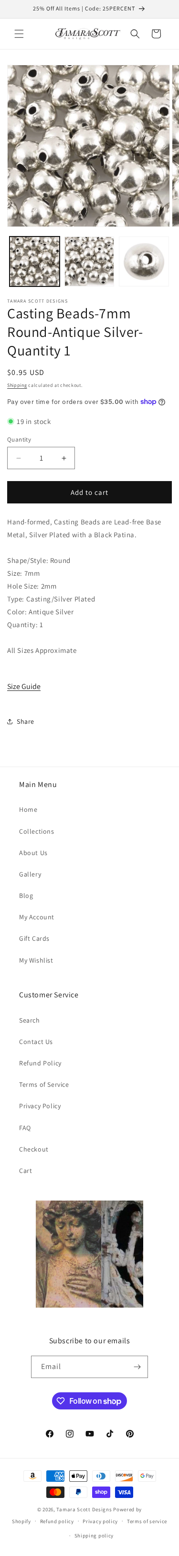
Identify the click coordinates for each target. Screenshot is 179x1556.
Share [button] (25, 721)
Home (28, 809)
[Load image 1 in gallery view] (35, 261)
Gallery (30, 874)
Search (29, 1020)
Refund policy (57, 1521)
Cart (25, 1170)
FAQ (25, 1127)
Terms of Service (44, 1084)
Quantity (19, 439)
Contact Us (36, 1041)
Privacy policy (100, 1521)
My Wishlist (36, 960)
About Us (33, 852)
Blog (26, 895)
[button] (19, 33)
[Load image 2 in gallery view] (89, 261)
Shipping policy (94, 1535)
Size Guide (24, 686)
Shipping (17, 385)
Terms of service (147, 1521)
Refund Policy (40, 1063)
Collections (36, 831)
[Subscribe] (136, 1367)
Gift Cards (34, 938)
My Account (36, 917)
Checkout (34, 1149)
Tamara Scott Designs (84, 1509)
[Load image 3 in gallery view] (144, 261)
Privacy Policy (40, 1106)
